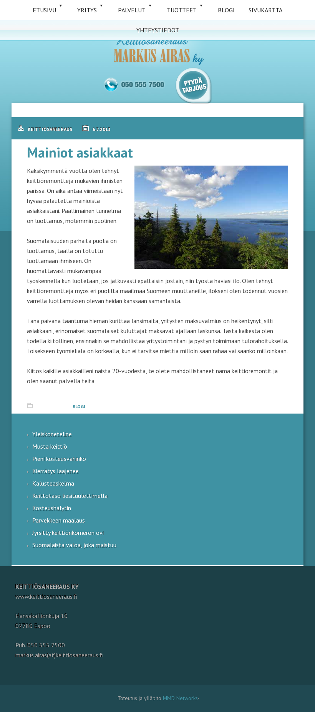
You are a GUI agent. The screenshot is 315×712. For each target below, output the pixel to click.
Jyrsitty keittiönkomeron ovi (68, 532)
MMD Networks (180, 698)
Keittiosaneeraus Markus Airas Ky (157, 50)
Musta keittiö (49, 446)
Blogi (79, 406)
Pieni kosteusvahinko (59, 458)
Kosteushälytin (51, 508)
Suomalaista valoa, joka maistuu (74, 545)
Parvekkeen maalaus (58, 520)
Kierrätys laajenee (55, 471)
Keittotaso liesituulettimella (70, 495)
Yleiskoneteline (52, 434)
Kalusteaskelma (53, 483)
